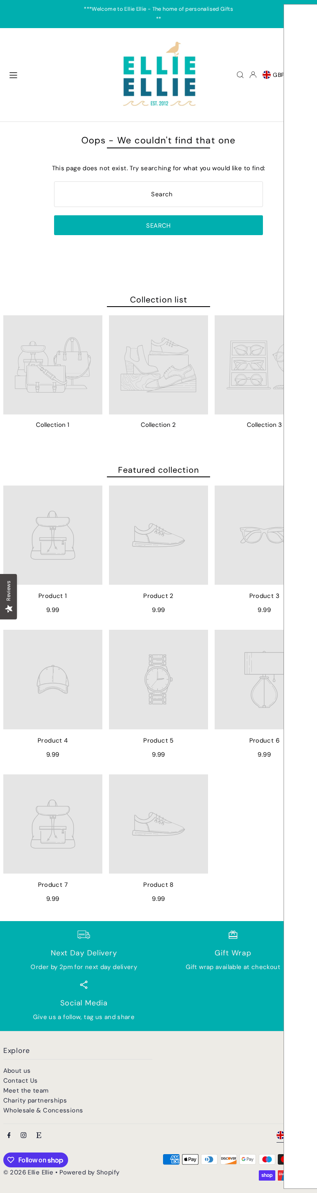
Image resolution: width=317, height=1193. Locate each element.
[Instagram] (23, 1135)
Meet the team (26, 1090)
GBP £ (282, 75)
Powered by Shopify (89, 1172)
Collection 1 (52, 425)
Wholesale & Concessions (43, 1110)
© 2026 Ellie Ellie (29, 1172)
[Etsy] (38, 1135)
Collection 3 (264, 425)
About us (17, 1071)
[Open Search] (240, 74)
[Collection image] (52, 364)
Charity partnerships (35, 1100)
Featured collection (158, 469)
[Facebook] (9, 1135)
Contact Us (20, 1080)
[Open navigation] (59, 74)
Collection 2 (158, 425)
